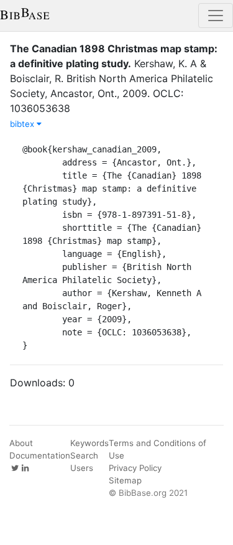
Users (81, 468)
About (21, 443)
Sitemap (125, 480)
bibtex (23, 124)
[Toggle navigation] (215, 15)
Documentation (39, 455)
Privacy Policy (135, 468)
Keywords (89, 443)
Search (84, 455)
